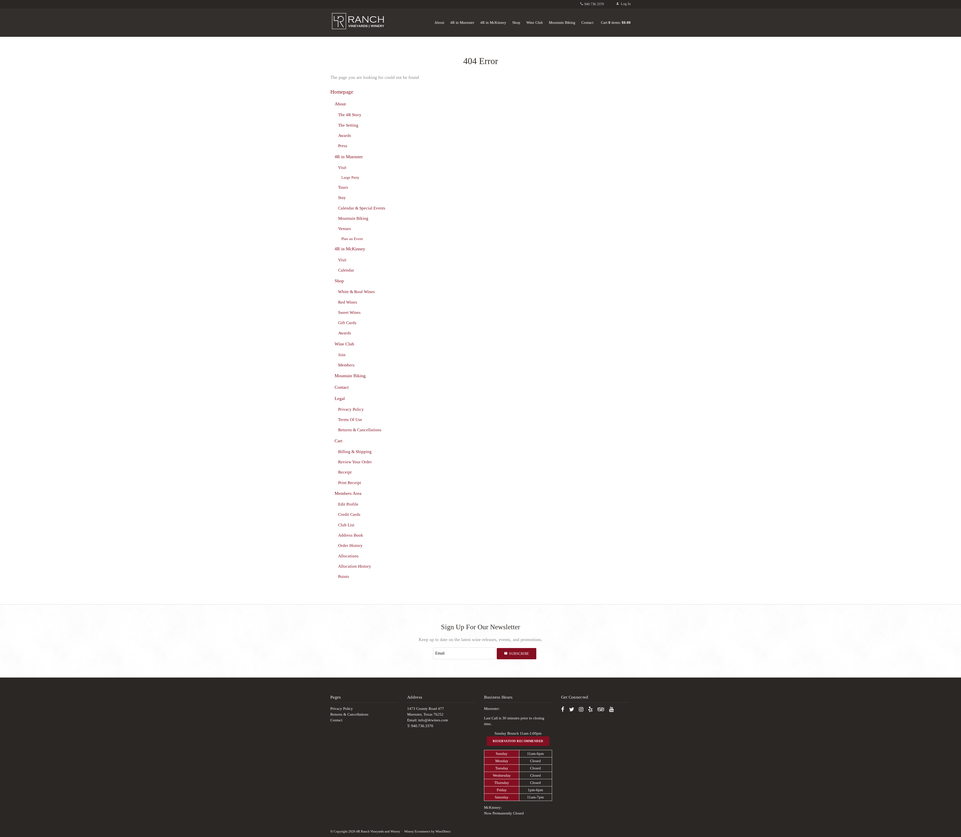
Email (428, 648)
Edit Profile (348, 504)
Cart (338, 440)
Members (346, 365)
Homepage (341, 92)
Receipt (345, 472)
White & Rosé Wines (356, 291)
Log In (626, 4)
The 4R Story (349, 114)
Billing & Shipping (355, 451)
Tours (343, 187)
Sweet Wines (349, 312)
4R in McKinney (493, 23)
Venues (344, 228)
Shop (516, 23)
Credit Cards (349, 514)
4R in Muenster (462, 23)
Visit (342, 167)
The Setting (348, 125)
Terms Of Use (350, 419)
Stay (342, 197)
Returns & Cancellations (359, 430)
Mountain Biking (562, 23)
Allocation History (354, 566)
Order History (350, 545)
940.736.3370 (594, 4)
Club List (346, 525)
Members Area (348, 493)
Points (343, 576)
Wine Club (534, 23)
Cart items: (616, 23)
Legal (340, 398)
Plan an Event (352, 239)
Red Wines (347, 302)
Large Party (350, 177)
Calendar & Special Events (361, 208)
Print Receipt (349, 482)
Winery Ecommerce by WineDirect (427, 831)
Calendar (346, 270)
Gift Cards (347, 322)
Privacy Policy (351, 409)
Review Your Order (355, 462)
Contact (587, 23)
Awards (344, 135)
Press (342, 145)
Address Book (350, 535)
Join (342, 354)
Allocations (348, 556)
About (439, 23)
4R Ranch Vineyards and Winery (357, 22)
